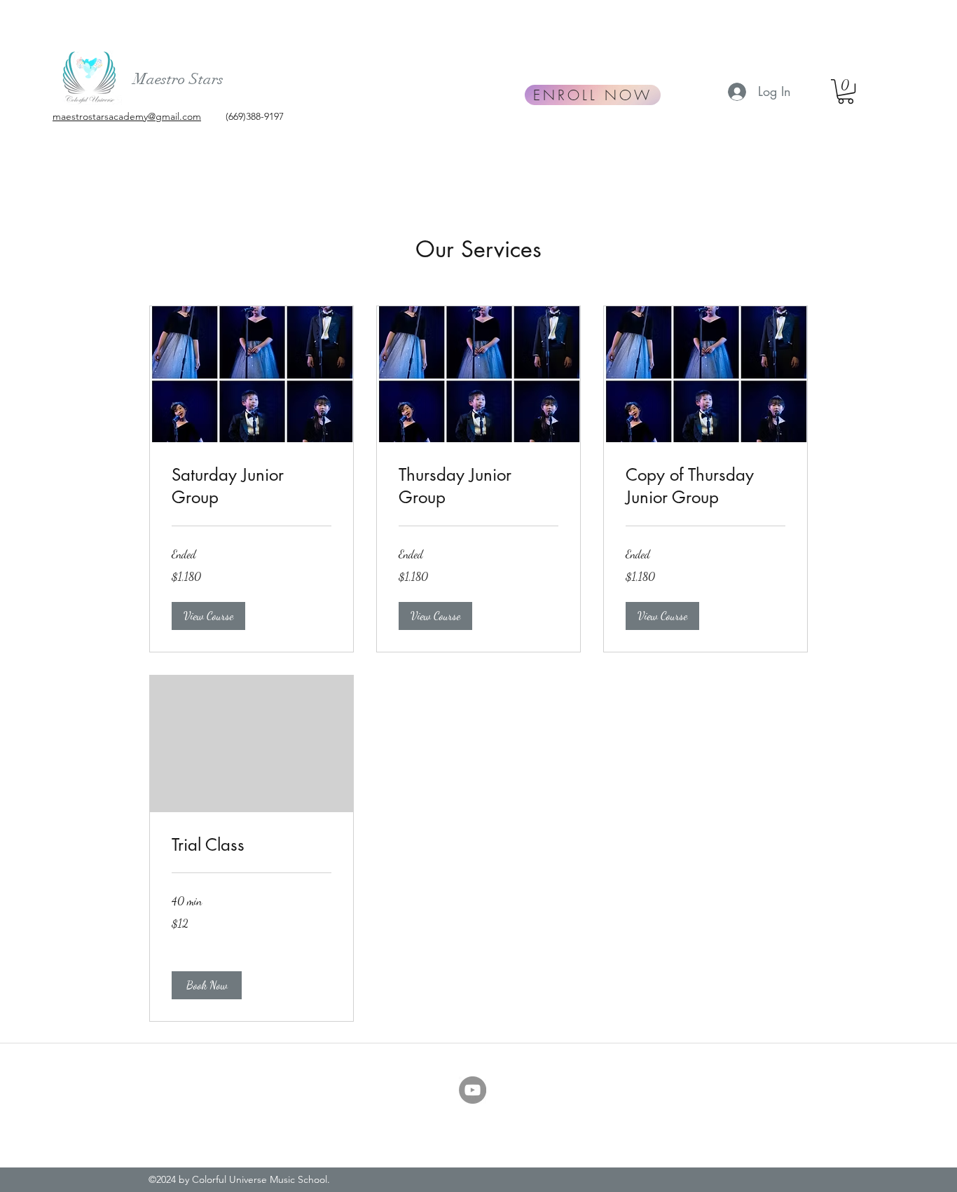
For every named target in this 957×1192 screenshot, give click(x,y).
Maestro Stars (178, 78)
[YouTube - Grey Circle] (472, 1090)
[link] (251, 486)
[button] (845, 91)
